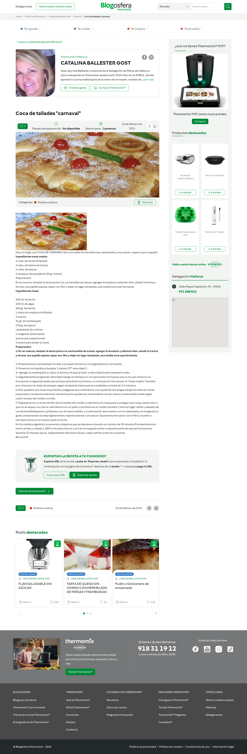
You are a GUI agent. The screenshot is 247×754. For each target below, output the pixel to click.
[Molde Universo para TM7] (185, 215)
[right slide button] (156, 613)
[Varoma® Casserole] (214, 158)
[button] (174, 6)
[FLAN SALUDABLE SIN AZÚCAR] (39, 558)
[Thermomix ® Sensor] (214, 215)
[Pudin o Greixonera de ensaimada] (135, 558)
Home (19, 16)
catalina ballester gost (60, 16)
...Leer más (147, 79)
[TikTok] (230, 649)
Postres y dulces (28, 574)
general (77, 16)
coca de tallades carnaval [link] (97, 16)
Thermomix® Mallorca (35, 16)
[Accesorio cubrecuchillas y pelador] (185, 158)
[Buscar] (228, 6)
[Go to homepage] (116, 6)
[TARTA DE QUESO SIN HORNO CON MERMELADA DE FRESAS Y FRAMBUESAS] (87, 558)
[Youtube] (207, 649)
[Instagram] (218, 649)
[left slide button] (19, 613)
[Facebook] (195, 649)
